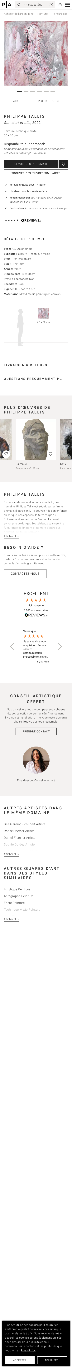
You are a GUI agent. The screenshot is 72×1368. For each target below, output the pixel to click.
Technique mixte (39, 253)
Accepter (19, 1360)
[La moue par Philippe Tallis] (36, 439)
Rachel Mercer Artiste (19, 831)
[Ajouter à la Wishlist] (63, 164)
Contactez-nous (25, 573)
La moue (21, 463)
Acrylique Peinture (17, 889)
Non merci (52, 1360)
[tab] (36, 239)
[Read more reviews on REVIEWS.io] (36, 615)
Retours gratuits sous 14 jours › (27, 184)
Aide (16, 100)
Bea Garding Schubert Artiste (24, 824)
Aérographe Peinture (18, 896)
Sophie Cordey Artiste (19, 844)
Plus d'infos (28, 1350)
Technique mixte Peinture (22, 909)
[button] (67, 5)
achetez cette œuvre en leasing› (38, 208)
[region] (36, 647)
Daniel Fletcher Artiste (20, 838)
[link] (51, 4)
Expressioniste (22, 258)
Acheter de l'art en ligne (19, 13)
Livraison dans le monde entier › (28, 191)
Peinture (42, 13)
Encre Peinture (14, 903)
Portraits (18, 263)
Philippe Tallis (24, 116)
